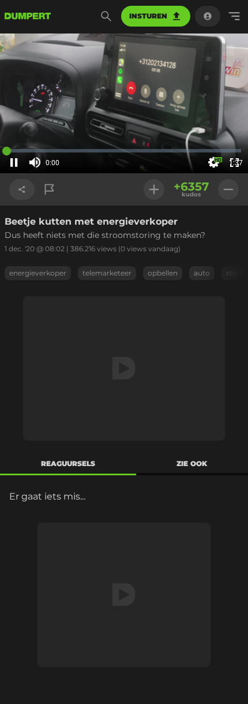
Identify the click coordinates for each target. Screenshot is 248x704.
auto (202, 273)
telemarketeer (106, 273)
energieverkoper (37, 273)
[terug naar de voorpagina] (28, 16)
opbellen (163, 273)
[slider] (68, 163)
